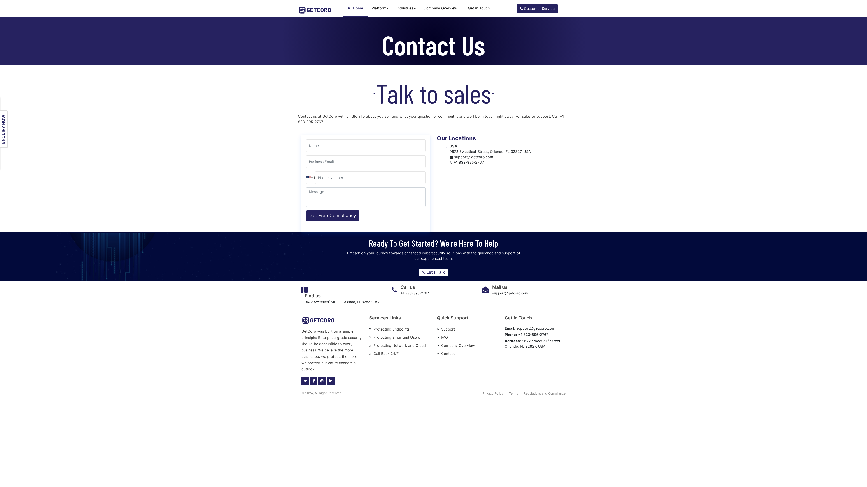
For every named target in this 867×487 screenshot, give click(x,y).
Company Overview (440, 8)
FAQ (444, 337)
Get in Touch (479, 8)
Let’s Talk (435, 272)
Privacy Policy (492, 393)
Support (448, 329)
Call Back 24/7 (386, 353)
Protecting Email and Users (396, 337)
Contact (448, 353)
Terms (513, 393)
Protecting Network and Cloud (399, 345)
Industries (405, 8)
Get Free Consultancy (332, 215)
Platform (379, 8)
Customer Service (539, 8)
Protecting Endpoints (391, 329)
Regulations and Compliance (545, 393)
